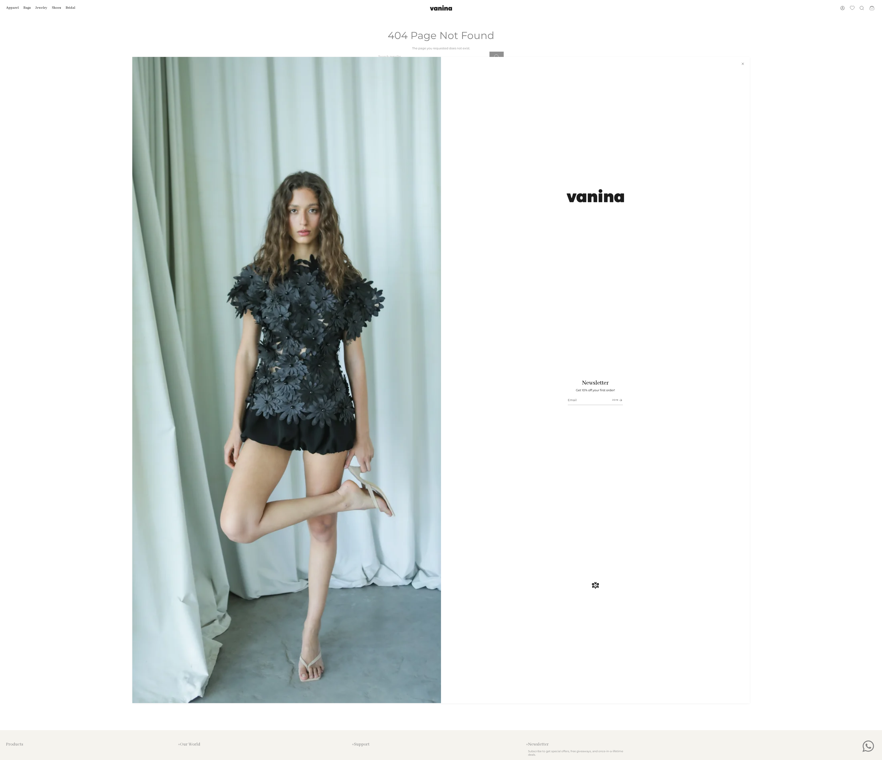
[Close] (743, 63)
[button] (12, 8)
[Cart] (872, 8)
